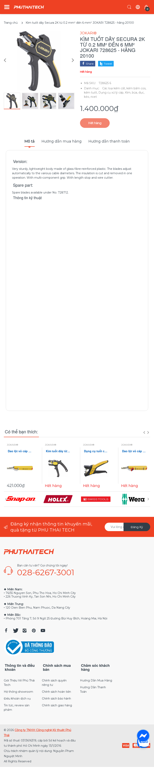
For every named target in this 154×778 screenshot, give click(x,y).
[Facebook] (6, 630)
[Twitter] (15, 630)
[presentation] (144, 432)
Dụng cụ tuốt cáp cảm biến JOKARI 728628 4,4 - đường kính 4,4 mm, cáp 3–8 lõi (96, 451)
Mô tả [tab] (29, 141)
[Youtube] (43, 630)
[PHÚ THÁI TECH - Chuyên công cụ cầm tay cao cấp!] (29, 7)
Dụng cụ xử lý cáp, (111, 92)
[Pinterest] (33, 630)
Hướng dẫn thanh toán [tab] (109, 141)
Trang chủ (11, 22)
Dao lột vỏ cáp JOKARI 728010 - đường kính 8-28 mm (20, 451)
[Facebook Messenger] (143, 736)
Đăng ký (137, 527)
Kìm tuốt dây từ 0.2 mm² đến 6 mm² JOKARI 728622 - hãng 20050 (58, 451)
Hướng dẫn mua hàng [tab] (62, 141)
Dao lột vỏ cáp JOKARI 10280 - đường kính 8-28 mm (134, 451)
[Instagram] (24, 630)
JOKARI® (88, 33)
